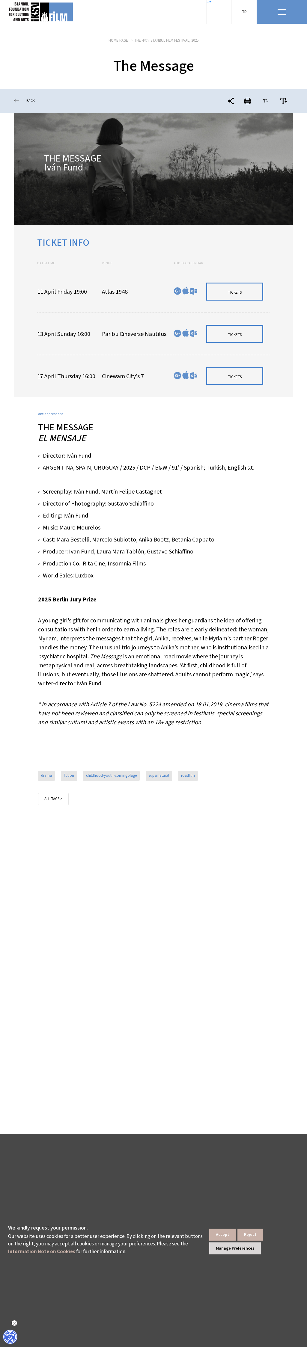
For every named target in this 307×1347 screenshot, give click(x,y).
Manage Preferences (235, 1248)
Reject (250, 1235)
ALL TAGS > (53, 799)
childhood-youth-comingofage (111, 775)
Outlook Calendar (193, 291)
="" (209, 3)
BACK (30, 100)
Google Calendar (177, 291)
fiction (69, 775)
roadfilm (188, 775)
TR (244, 12)
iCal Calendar (185, 290)
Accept (222, 1235)
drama (46, 775)
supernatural (159, 775)
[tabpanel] (153, 169)
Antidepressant (50, 414)
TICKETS (235, 292)
